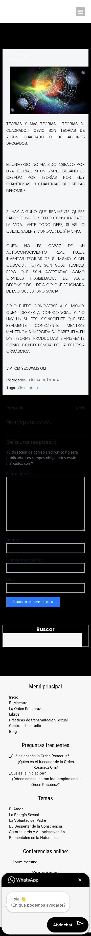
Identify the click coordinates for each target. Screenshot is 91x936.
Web (10, 580)
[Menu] (80, 11)
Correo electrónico (24, 560)
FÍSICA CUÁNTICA (44, 380)
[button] (79, 879)
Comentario (19, 474)
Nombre (14, 540)
